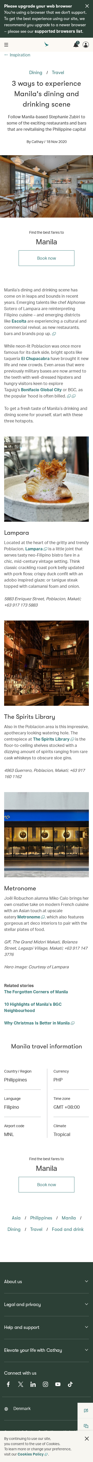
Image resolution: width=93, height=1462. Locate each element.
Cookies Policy (31, 1454)
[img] (87, 6)
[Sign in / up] (86, 45)
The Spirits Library (52, 739)
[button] (87, 1439)
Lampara (34, 548)
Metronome (29, 916)
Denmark (21, 1408)
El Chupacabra (35, 358)
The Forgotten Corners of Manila (36, 991)
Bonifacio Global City (41, 389)
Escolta (19, 321)
